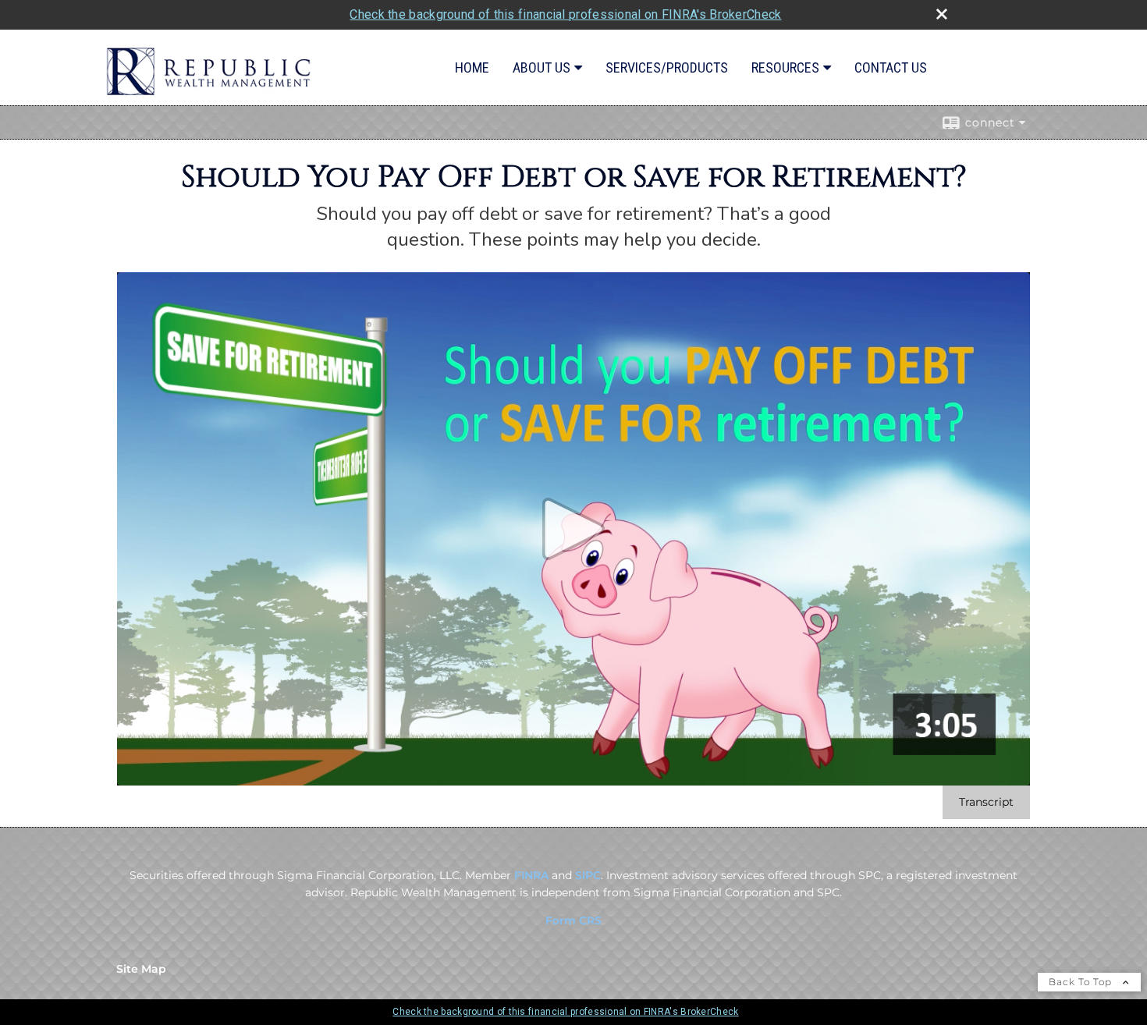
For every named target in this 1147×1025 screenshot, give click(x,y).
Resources (785, 67)
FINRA (531, 875)
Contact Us (890, 67)
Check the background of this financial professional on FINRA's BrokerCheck (565, 14)
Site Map (141, 969)
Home (472, 67)
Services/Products (666, 67)
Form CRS (573, 920)
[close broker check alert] (942, 14)
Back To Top (1082, 982)
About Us (541, 67)
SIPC (588, 875)
